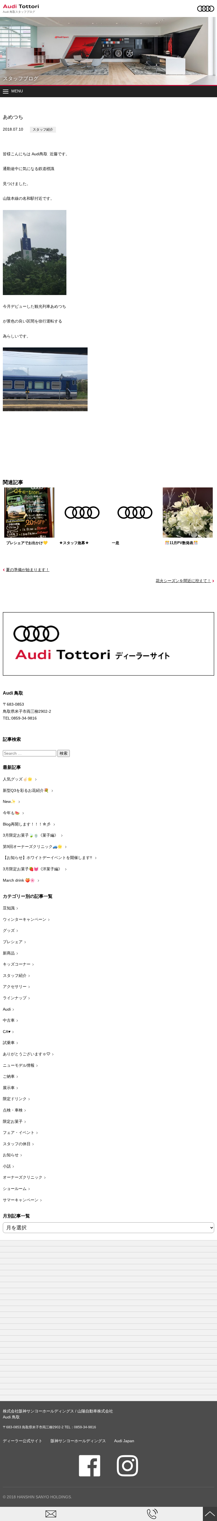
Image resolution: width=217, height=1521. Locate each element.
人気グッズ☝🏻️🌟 (18, 779)
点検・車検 (13, 1110)
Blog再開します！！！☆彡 (27, 824)
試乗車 (9, 1042)
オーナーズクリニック (22, 1177)
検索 (64, 753)
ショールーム (15, 1188)
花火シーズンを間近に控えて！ (183, 580)
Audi (7, 1009)
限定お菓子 (13, 1121)
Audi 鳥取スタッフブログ (19, 11)
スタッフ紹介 (43, 129)
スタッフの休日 (17, 1144)
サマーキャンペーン (20, 1200)
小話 (7, 1166)
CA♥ (6, 1031)
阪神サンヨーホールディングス (78, 1441)
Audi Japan (124, 1441)
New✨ (10, 801)
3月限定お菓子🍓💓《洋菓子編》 (33, 869)
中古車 (9, 1020)
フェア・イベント (18, 1132)
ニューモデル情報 (18, 1065)
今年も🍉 (12, 813)
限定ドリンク (15, 1098)
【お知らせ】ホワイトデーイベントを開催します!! (48, 857)
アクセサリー (15, 986)
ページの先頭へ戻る (210, 1514)
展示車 (9, 1087)
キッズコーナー (17, 964)
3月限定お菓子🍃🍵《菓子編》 (31, 835)
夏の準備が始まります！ (27, 569)
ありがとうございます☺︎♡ (26, 1054)
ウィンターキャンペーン (24, 919)
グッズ (9, 930)
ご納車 (9, 1076)
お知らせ (11, 1155)
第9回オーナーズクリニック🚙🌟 (33, 846)
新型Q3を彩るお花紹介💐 (26, 790)
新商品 (9, 953)
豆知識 (9, 908)
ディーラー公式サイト (22, 1441)
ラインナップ (15, 998)
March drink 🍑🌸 (19, 880)
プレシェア (13, 941)
